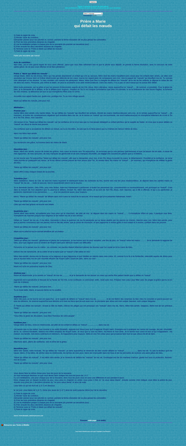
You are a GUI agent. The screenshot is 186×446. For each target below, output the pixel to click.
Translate (99, 15)
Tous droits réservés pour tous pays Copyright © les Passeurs (93, 431)
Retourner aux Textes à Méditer (16, 425)
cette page (92, 420)
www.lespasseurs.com (36, 415)
